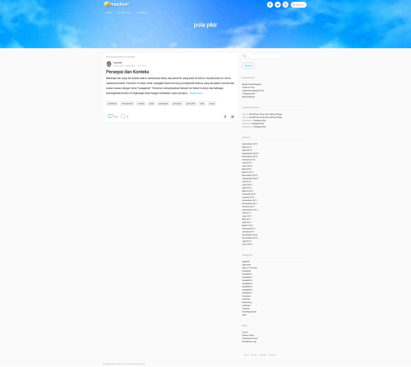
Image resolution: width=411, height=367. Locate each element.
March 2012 (247, 191)
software (246, 305)
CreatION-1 (247, 274)
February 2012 (249, 194)
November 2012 (249, 175)
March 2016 (247, 172)
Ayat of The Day (249, 267)
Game (246, 355)
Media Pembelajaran (251, 84)
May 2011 (246, 219)
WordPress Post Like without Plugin (265, 114)
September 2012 (250, 178)
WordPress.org (249, 341)
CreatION (246, 271)
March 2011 (247, 225)
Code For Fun (248, 87)
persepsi (177, 103)
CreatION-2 (247, 277)
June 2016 (247, 166)
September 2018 (250, 153)
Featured (246, 296)
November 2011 (250, 203)
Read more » (197, 93)
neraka (141, 103)
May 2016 (246, 169)
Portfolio (246, 299)
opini (151, 103)
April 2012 (247, 187)
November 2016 (250, 156)
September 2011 (250, 209)
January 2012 (248, 197)
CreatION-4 (247, 283)
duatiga (262, 355)
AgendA (246, 261)
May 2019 (246, 147)
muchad (117, 62)
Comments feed (250, 338)
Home (108, 12)
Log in (245, 332)
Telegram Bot (248, 93)
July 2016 (246, 162)
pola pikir (190, 103)
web (244, 314)
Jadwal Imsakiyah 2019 (253, 90)
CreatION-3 (247, 280)
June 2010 (247, 244)
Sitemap (272, 355)
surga (211, 103)
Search (248, 65)
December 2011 (250, 200)
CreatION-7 (247, 292)
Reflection (124, 12)
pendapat (163, 103)
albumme (246, 264)
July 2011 (246, 212)
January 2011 (248, 231)
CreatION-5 (247, 286)
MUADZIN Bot (248, 96)
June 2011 (247, 216)
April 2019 (247, 150)
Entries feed (248, 335)
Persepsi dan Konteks (127, 71)
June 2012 (247, 184)
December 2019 (250, 144)
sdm (202, 103)
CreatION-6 (247, 289)
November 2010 (250, 238)
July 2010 (246, 241)
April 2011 (247, 222)
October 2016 (248, 159)
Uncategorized (249, 311)
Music (254, 355)
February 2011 (249, 228)
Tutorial (142, 12)
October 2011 (248, 206)
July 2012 (246, 181)
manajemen (127, 103)
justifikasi (112, 103)
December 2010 (250, 234)
